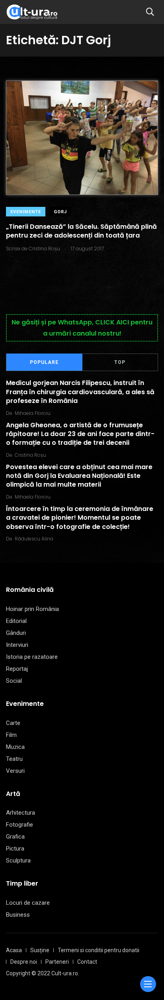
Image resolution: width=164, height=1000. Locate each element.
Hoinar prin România (32, 609)
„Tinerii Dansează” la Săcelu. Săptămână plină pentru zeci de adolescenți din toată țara (81, 231)
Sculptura (18, 860)
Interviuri (17, 644)
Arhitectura (20, 812)
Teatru (14, 758)
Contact (87, 962)
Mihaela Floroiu (33, 413)
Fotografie (19, 824)
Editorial (16, 621)
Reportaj (17, 668)
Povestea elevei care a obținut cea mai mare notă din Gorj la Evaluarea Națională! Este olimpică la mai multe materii (79, 475)
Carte (13, 723)
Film (11, 735)
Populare (44, 362)
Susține (39, 950)
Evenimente (25, 211)
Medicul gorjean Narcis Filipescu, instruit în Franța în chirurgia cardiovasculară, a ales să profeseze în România (80, 392)
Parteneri (57, 962)
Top (119, 362)
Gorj (60, 211)
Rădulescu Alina (34, 538)
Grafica (15, 836)
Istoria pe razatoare (32, 656)
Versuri (15, 770)
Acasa (14, 950)
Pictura (15, 848)
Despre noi (23, 962)
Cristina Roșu (30, 455)
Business (18, 914)
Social (14, 680)
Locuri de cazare (28, 902)
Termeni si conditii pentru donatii (98, 950)
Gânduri (16, 633)
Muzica (15, 746)
